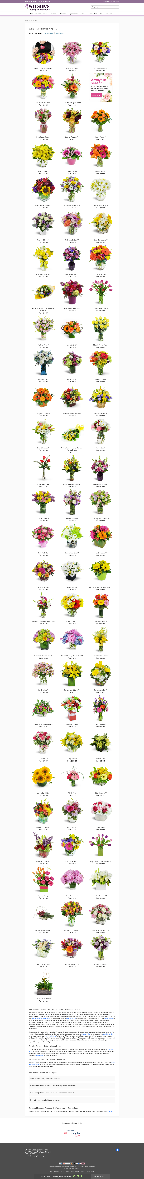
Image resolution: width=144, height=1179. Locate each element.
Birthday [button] (63, 14)
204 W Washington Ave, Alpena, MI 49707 (38, 1152)
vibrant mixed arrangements (41, 1018)
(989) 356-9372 (30, 1154)
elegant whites (86, 1034)
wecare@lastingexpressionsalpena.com (37, 1156)
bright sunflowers (50, 1036)
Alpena (110, 1111)
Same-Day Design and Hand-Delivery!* (38, 1)
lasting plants (39, 1055)
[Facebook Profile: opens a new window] (117, 1150)
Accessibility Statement (77, 1171)
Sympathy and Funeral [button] (76, 14)
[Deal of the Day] (100, 87)
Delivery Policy (90, 1171)
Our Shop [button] (109, 14)
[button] (139, 1170)
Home (26, 20)
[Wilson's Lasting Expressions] (39, 7)
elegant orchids (71, 1018)
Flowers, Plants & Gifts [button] (95, 14)
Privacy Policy (65, 1171)
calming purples (108, 1034)
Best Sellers (38, 33)
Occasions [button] (53, 14)
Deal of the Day (35, 14)
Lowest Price (59, 33)
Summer (45, 14)
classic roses (109, 1018)
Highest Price (49, 33)
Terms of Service (54, 1171)
